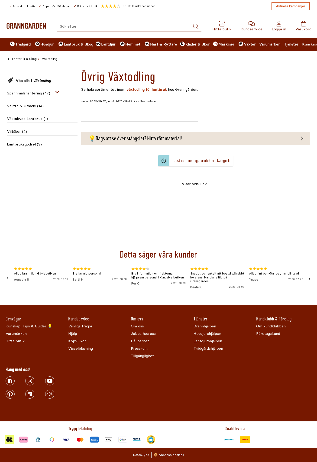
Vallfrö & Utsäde (25, 106)
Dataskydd (141, 455)
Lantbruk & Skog (24, 59)
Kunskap (309, 44)
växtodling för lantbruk (146, 89)
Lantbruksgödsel (24, 144)
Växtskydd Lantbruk (27, 118)
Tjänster (291, 44)
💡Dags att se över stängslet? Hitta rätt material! (135, 138)
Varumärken (269, 44)
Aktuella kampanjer (290, 6)
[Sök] (196, 27)
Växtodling (50, 59)
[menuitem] (18, 44)
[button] (128, 6)
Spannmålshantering (28, 93)
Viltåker (17, 131)
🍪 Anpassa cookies (169, 455)
